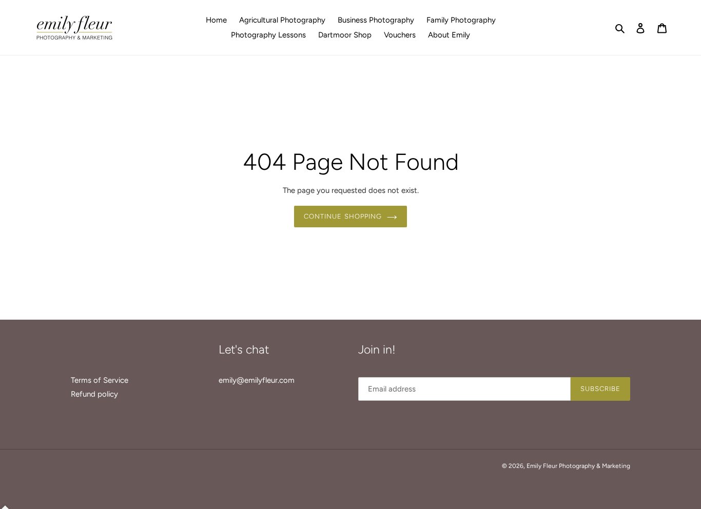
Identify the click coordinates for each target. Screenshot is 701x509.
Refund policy (94, 394)
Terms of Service (99, 380)
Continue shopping (343, 216)
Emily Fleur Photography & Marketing (578, 465)
